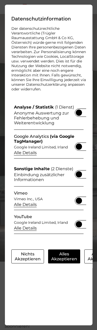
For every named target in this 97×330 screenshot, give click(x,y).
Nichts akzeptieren (27, 256)
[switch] (78, 111)
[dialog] (48, 165)
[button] (79, 113)
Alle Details (25, 152)
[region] (48, 170)
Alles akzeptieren (64, 256)
